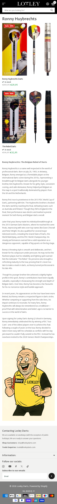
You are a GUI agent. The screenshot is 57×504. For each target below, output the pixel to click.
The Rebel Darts (9, 146)
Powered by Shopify (38, 486)
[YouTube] (10, 466)
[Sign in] (47, 4)
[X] (22, 466)
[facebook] (16, 466)
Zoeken (52, 10)
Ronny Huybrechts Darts (12, 79)
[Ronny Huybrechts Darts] (28, 49)
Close (28, 455)
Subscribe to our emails (13, 470)
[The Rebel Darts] (28, 117)
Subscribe (52, 476)
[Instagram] (3, 466)
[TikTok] (28, 466)
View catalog (3, 4)
